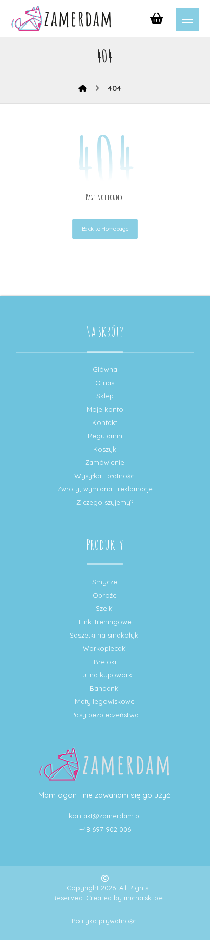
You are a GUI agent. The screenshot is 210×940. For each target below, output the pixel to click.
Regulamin (105, 436)
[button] (187, 19)
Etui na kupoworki (105, 675)
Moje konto (105, 409)
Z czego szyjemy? (104, 502)
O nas (104, 383)
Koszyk (104, 449)
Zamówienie (104, 462)
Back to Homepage (105, 228)
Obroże (105, 595)
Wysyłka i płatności (105, 476)
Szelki (105, 608)
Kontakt (104, 422)
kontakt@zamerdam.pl (105, 816)
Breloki (105, 661)
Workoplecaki (105, 648)
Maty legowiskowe (105, 701)
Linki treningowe (105, 622)
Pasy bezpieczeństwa (105, 715)
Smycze (104, 582)
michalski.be (143, 898)
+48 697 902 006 (105, 829)
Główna (105, 369)
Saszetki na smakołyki (105, 635)
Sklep (105, 396)
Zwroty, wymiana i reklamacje (105, 489)
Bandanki (105, 688)
